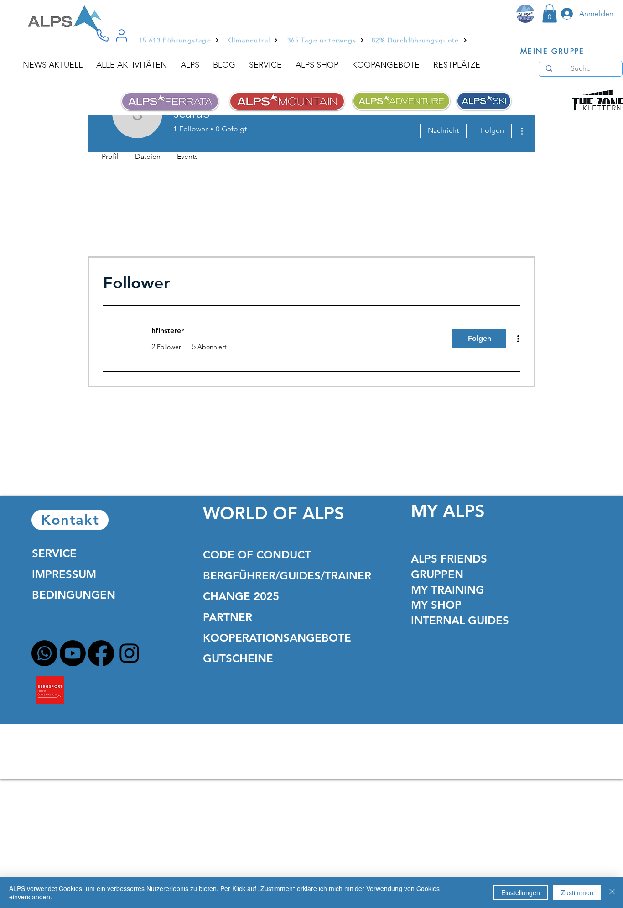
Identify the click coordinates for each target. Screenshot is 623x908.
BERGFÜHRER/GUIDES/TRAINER (287, 575)
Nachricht (443, 130)
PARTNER (227, 617)
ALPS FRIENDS (449, 558)
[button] (549, 13)
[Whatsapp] (44, 653)
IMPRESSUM (64, 574)
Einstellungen (520, 892)
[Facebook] (101, 653)
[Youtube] (73, 653)
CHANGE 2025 (241, 596)
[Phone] (102, 35)
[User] (121, 35)
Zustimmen (577, 892)
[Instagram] (129, 653)
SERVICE (54, 553)
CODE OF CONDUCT (257, 554)
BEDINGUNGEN (73, 594)
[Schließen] (612, 892)
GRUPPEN (437, 574)
